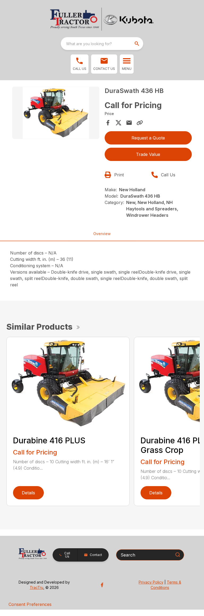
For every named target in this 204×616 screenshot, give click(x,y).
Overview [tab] (102, 233)
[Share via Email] (129, 123)
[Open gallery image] (55, 113)
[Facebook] (102, 584)
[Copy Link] (140, 123)
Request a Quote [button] (148, 138)
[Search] (177, 554)
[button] (79, 64)
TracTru (36, 587)
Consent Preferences (30, 604)
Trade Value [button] (148, 154)
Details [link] (28, 492)
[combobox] (102, 43)
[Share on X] (118, 123)
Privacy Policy (151, 582)
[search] (137, 43)
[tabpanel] (55, 114)
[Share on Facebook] (108, 123)
